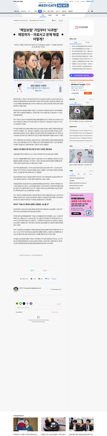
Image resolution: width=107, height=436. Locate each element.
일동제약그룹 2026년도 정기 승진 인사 (77, 183)
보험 (57, 15)
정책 (40, 11)
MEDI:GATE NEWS (53, 4)
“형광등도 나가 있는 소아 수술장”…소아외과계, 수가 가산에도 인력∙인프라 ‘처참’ (83, 64)
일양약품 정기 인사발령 (74, 188)
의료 (36, 11)
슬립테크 (70, 11)
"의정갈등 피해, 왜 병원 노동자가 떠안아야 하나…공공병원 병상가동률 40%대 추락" (83, 69)
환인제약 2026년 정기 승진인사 (76, 185)
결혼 (78, 174)
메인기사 (16, 11)
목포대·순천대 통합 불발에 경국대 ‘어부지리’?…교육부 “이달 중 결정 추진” (83, 46)
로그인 (65, 1)
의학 (44, 11)
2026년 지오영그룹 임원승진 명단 (76, 178)
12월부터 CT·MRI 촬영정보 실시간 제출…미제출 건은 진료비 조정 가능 (83, 61)
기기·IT (58, 11)
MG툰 (87, 102)
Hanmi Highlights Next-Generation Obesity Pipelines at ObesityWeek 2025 (81, 135)
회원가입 (71, 1)
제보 (55, 21)
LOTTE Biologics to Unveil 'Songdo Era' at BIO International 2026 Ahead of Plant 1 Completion (81, 130)
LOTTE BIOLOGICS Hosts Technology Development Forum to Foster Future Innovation (81, 133)
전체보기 (91, 99)
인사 (72, 174)
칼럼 (75, 102)
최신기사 (23, 11)
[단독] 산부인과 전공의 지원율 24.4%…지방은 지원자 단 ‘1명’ (83, 56)
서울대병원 (71, 180)
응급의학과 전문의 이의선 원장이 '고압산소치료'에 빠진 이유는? (83, 54)
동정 (85, 174)
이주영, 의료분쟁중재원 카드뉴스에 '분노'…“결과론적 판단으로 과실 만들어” (83, 49)
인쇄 (41, 279)
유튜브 (63, 15)
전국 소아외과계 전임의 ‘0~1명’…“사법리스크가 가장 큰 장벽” (83, 51)
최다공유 (88, 42)
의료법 (49, 15)
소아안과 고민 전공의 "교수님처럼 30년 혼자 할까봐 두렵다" (83, 66)
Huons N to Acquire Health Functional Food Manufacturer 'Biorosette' (81, 140)
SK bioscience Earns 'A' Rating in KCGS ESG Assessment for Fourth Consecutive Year (81, 138)
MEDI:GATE (90, 1)
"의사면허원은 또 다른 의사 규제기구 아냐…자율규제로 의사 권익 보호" (83, 59)
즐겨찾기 (83, 1)
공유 (62, 21)
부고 (91, 174)
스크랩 (34, 279)
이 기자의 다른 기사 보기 (56, 289)
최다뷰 (75, 42)
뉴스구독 (77, 1)
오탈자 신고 (25, 279)
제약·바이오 (51, 11)
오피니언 (64, 11)
